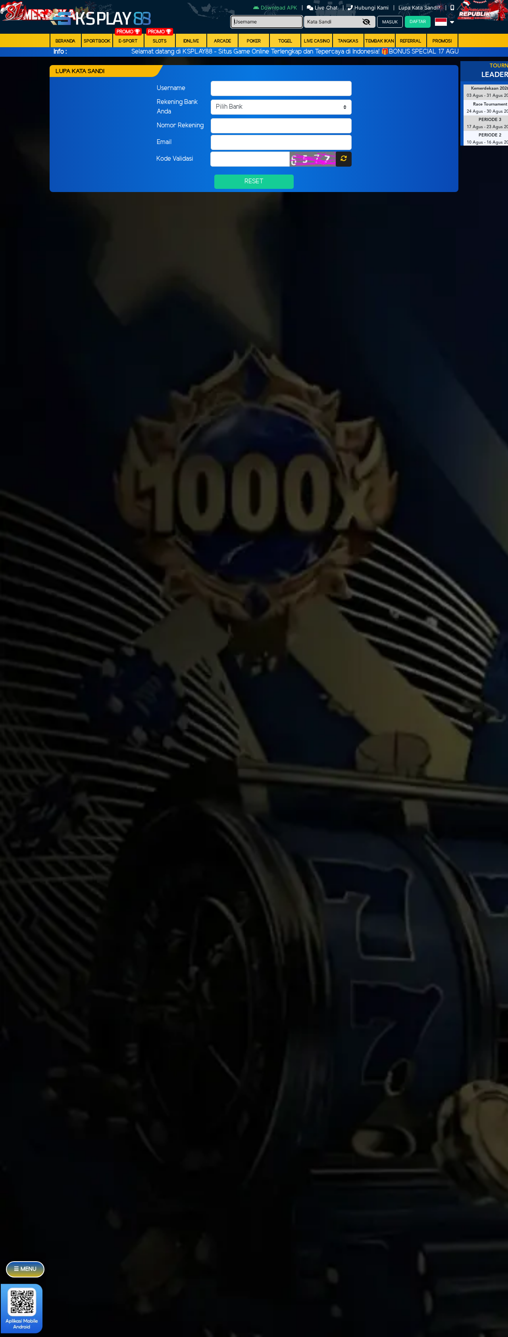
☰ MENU (25, 1269)
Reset (254, 181)
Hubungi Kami (371, 7)
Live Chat (325, 7)
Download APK (278, 7)
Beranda (65, 41)
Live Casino (317, 41)
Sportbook (97, 41)
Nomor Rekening (180, 125)
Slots (160, 41)
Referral (410, 41)
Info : (60, 52)
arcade (222, 41)
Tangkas (348, 41)
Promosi (442, 41)
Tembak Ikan (379, 41)
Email (164, 142)
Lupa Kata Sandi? (420, 7)
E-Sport (128, 41)
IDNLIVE (191, 41)
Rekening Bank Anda (177, 106)
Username (171, 88)
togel (285, 41)
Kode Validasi (174, 159)
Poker (254, 41)
